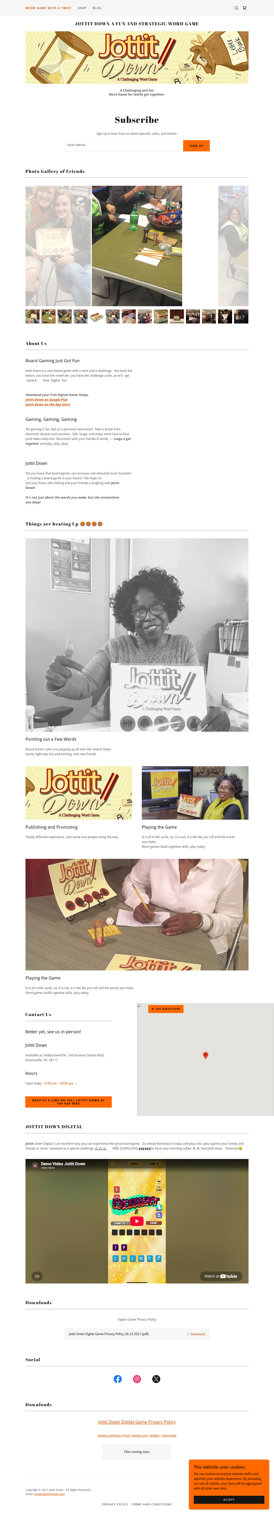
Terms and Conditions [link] (152, 1504)
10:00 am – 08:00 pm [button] (58, 1083)
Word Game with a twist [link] (48, 8)
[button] (75, 1084)
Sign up (196, 145)
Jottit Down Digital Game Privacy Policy (137, 1421)
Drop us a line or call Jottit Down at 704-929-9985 (68, 1102)
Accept (228, 1499)
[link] (245, 8)
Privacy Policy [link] (115, 1504)
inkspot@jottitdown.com (49, 1494)
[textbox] (121, 145)
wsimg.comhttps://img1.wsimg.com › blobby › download (137, 1435)
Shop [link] (82, 8)
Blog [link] (97, 8)
